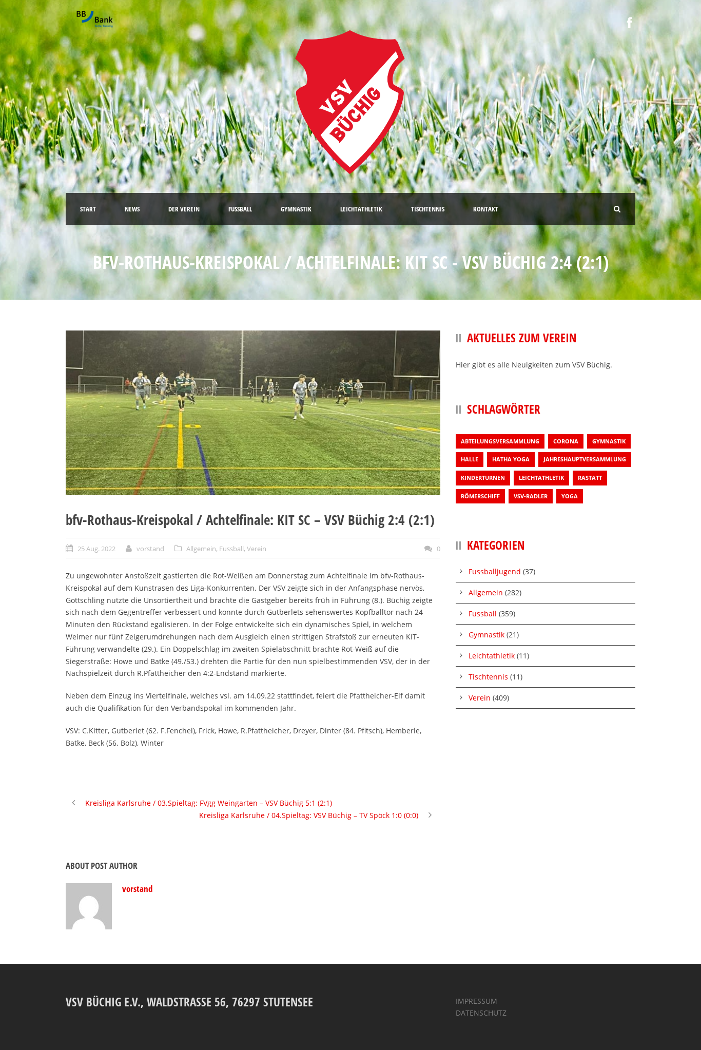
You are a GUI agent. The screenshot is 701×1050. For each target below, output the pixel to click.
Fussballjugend (495, 571)
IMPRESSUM (476, 1001)
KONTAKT (485, 208)
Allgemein (201, 548)
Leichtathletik (541, 477)
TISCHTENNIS (427, 208)
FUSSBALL (240, 208)
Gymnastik (609, 441)
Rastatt (590, 477)
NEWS (132, 208)
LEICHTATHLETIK (361, 208)
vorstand (150, 548)
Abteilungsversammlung (500, 441)
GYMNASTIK (296, 208)
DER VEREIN (184, 208)
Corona (565, 441)
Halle (469, 459)
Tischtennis (488, 677)
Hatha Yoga (511, 459)
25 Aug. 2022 (96, 548)
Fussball (231, 548)
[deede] (253, 412)
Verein (256, 548)
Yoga (569, 496)
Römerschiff (480, 496)
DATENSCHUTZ (481, 1013)
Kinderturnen (483, 477)
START (88, 208)
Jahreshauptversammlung (584, 459)
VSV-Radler (531, 496)
